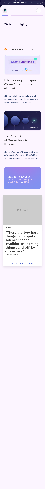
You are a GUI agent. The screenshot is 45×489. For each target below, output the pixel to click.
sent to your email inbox (20, 181)
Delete (29, 263)
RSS (26, 182)
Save (14, 263)
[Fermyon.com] (4, 12)
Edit (21, 263)
